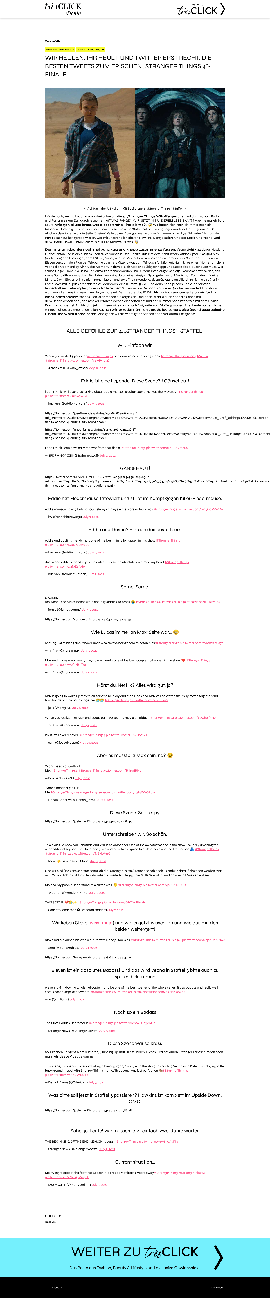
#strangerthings (165, 509)
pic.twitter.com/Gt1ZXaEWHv (124, 902)
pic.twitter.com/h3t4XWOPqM (133, 792)
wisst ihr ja (101, 923)
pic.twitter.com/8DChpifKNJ (195, 718)
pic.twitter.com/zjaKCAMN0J (203, 940)
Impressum (217, 1287)
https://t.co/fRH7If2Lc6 (203, 602)
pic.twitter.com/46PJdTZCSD (164, 885)
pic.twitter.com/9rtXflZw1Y (148, 700)
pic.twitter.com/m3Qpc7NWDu (200, 509)
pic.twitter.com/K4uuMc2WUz (67, 545)
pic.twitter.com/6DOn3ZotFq (135, 1023)
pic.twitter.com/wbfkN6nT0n (66, 665)
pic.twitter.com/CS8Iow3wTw (66, 396)
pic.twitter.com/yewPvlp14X (90, 360)
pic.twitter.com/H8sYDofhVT (126, 735)
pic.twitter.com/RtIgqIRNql (122, 770)
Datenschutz (54, 1287)
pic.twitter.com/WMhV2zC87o (201, 643)
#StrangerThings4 (100, 356)
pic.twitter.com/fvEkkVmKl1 (92, 854)
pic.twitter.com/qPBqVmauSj (167, 448)
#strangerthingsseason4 (178, 356)
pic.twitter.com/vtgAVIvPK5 (159, 1142)
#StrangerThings (57, 360)
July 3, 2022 (96, 404)
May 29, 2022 (97, 368)
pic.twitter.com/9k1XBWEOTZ (67, 1075)
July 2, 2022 (107, 455)
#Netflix (202, 356)
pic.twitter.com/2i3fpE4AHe (65, 566)
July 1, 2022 (89, 672)
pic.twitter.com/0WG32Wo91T (67, 1177)
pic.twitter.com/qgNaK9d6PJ (163, 992)
